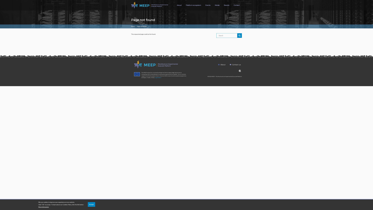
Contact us (236, 65)
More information (43, 207)
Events (207, 5)
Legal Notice (158, 77)
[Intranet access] (240, 71)
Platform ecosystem (193, 5)
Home (133, 26)
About (179, 5)
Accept (91, 204)
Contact (237, 5)
